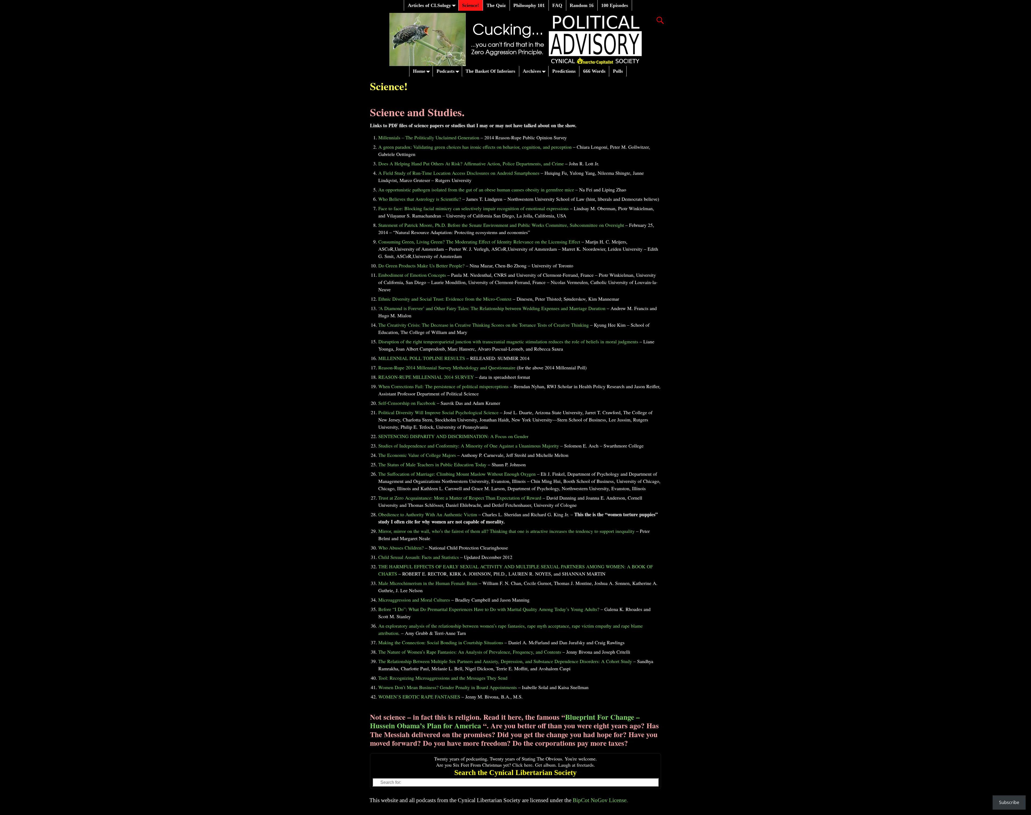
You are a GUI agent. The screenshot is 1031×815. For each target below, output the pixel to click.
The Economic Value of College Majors (417, 455)
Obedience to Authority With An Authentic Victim (427, 514)
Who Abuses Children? (401, 547)
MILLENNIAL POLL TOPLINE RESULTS (421, 358)
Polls (618, 71)
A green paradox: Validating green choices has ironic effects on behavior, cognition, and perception (475, 147)
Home (419, 71)
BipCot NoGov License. (600, 800)
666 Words (594, 71)
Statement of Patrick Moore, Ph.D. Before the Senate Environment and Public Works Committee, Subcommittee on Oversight (501, 225)
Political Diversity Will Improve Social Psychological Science (438, 412)
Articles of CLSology (429, 5)
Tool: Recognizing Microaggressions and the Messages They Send (442, 678)
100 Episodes (614, 5)
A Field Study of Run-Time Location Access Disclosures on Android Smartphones (458, 173)
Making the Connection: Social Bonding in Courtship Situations (440, 642)
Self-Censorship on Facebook (406, 403)
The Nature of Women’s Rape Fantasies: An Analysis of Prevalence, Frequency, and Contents (469, 652)
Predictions (564, 71)
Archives (532, 71)
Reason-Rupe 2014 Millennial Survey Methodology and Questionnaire (447, 367)
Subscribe (1009, 802)
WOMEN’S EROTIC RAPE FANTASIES (419, 696)
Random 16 (582, 5)
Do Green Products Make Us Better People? (421, 265)
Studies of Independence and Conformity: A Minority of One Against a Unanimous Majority (468, 445)
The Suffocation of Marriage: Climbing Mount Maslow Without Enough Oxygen (457, 474)
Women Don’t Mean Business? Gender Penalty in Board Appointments (447, 687)
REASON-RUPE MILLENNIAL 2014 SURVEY (426, 377)
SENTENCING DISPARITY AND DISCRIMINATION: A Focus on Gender (453, 436)
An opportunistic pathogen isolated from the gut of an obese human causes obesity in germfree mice (476, 189)
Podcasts (446, 71)
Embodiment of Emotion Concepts (412, 275)
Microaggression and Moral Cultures (414, 599)
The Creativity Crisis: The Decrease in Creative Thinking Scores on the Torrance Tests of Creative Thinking (483, 325)
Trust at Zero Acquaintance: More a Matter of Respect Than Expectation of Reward (459, 497)
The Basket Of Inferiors (490, 71)
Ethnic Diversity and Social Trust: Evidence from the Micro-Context (444, 299)
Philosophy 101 (529, 5)
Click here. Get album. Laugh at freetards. (553, 765)
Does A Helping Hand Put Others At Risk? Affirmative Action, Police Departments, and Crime (471, 163)
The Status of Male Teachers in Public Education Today (432, 464)
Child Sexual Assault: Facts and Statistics (418, 557)
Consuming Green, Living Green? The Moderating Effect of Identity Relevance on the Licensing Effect (479, 241)
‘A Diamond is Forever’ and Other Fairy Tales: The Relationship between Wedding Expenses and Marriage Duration (491, 308)
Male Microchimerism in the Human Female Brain (427, 583)
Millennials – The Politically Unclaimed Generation (428, 137)
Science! (470, 5)
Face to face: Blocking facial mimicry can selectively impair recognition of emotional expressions (473, 208)
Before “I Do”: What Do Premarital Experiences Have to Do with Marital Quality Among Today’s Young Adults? (488, 609)
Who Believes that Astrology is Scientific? (419, 199)
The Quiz (496, 5)
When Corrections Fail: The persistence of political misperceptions (443, 386)
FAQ (557, 5)
